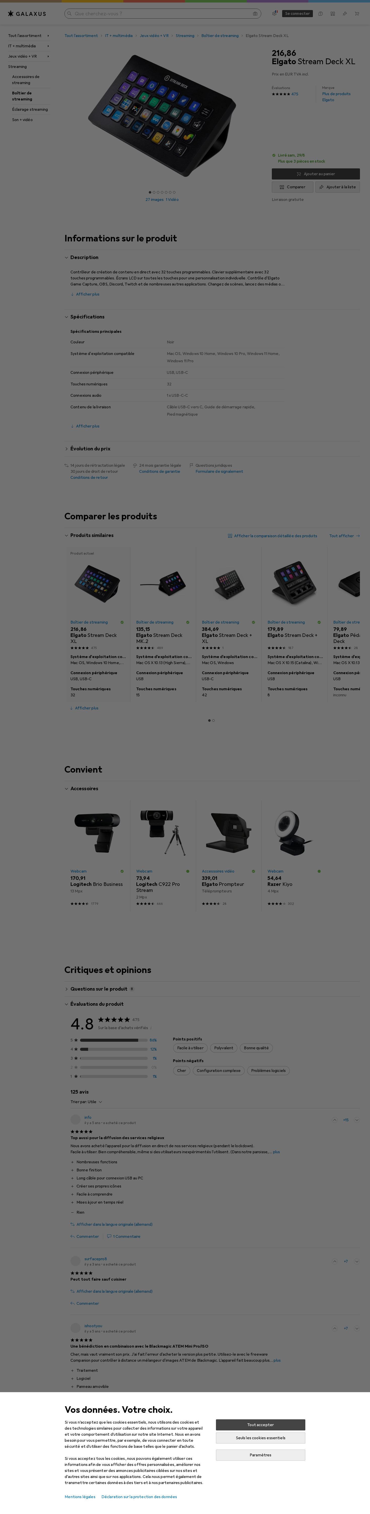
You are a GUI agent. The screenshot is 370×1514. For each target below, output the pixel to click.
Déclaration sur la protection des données (139, 1496)
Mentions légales (80, 1496)
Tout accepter (260, 1424)
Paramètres (261, 1455)
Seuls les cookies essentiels (260, 1437)
